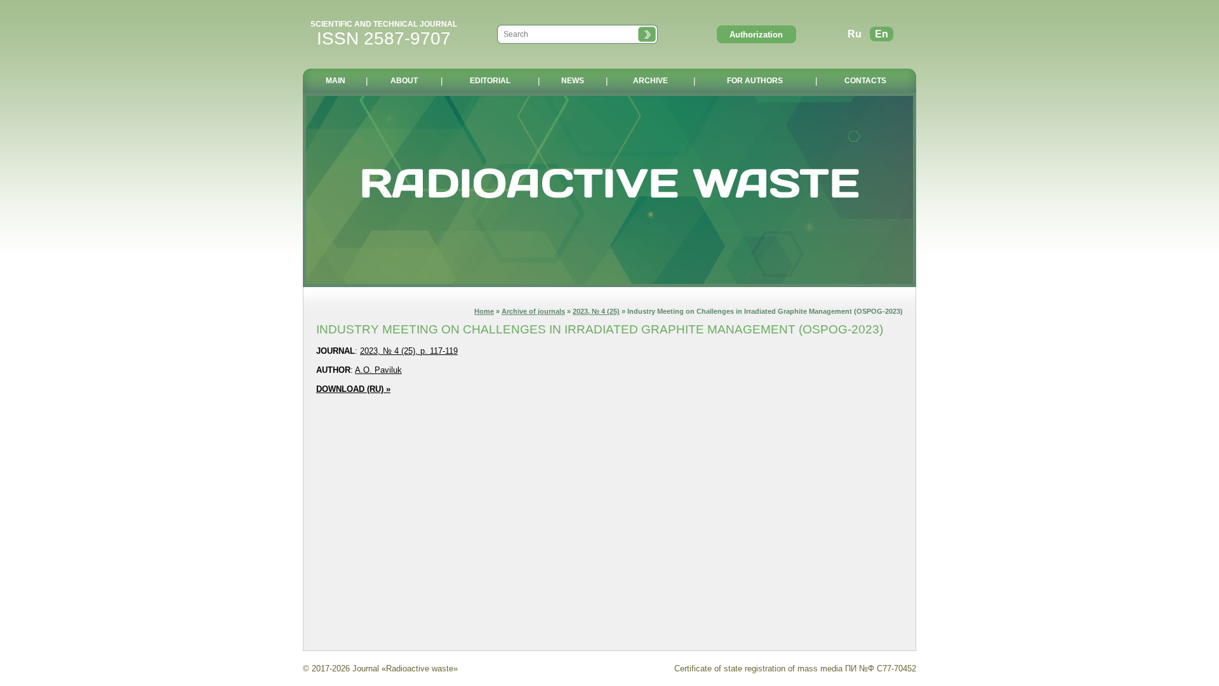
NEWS (572, 80)
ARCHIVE (650, 80)
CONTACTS (865, 80)
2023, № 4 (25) (596, 311)
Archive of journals (533, 311)
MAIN (335, 80)
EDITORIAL (490, 80)
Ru (855, 34)
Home (484, 311)
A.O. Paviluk (378, 370)
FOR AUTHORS (755, 80)
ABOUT (404, 80)
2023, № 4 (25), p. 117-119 (409, 351)
